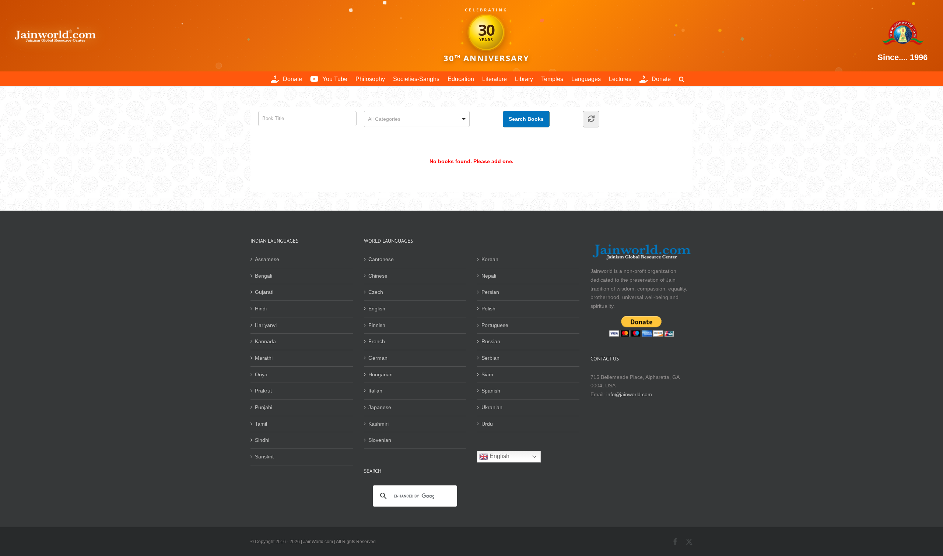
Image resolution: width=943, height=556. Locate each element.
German (378, 358)
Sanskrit (264, 457)
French (376, 341)
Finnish (376, 325)
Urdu (487, 424)
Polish (488, 309)
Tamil (261, 424)
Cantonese (381, 259)
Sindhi (262, 440)
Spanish (490, 391)
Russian (490, 341)
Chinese (378, 276)
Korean (489, 259)
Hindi (261, 309)
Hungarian (380, 374)
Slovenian (379, 440)
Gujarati (264, 292)
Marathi (264, 358)
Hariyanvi (266, 325)
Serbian (490, 358)
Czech (375, 292)
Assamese (267, 259)
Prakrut (263, 391)
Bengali (263, 276)
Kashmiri (378, 424)
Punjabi (263, 407)
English (376, 309)
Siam (487, 374)
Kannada (265, 341)
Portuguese (494, 325)
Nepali (488, 276)
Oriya (261, 374)
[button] (681, 78)
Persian (490, 292)
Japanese (379, 407)
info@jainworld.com (629, 394)
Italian (375, 391)
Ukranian (491, 407)
